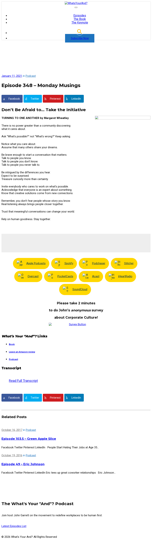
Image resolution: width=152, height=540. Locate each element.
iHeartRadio (125, 276)
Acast (95, 276)
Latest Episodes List (13, 526)
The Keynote (80, 22)
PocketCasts (65, 276)
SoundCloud (79, 289)
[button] (80, 33)
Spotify (69, 263)
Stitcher (129, 263)
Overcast (33, 276)
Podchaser (98, 263)
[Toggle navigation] (76, 7)
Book (12, 344)
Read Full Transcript (23, 383)
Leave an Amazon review (22, 352)
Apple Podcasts (36, 263)
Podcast (31, 76)
